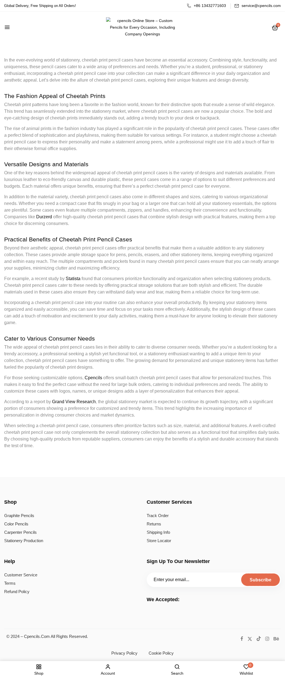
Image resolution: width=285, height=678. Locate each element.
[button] (275, 27)
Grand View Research (74, 401)
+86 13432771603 (210, 5)
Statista (73, 278)
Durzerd (44, 216)
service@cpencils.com (261, 5)
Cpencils (93, 377)
